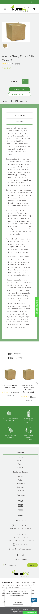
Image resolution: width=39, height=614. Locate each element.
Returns (20, 491)
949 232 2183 (22, 545)
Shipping (21, 487)
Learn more (18, 603)
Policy (20, 480)
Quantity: (15, 81)
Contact (20, 477)
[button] (20, 612)
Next (37, 384)
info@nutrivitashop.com (22, 549)
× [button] (30, 588)
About (20, 464)
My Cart (20, 467)
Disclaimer (20, 484)
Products (20, 460)
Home (21, 457)
